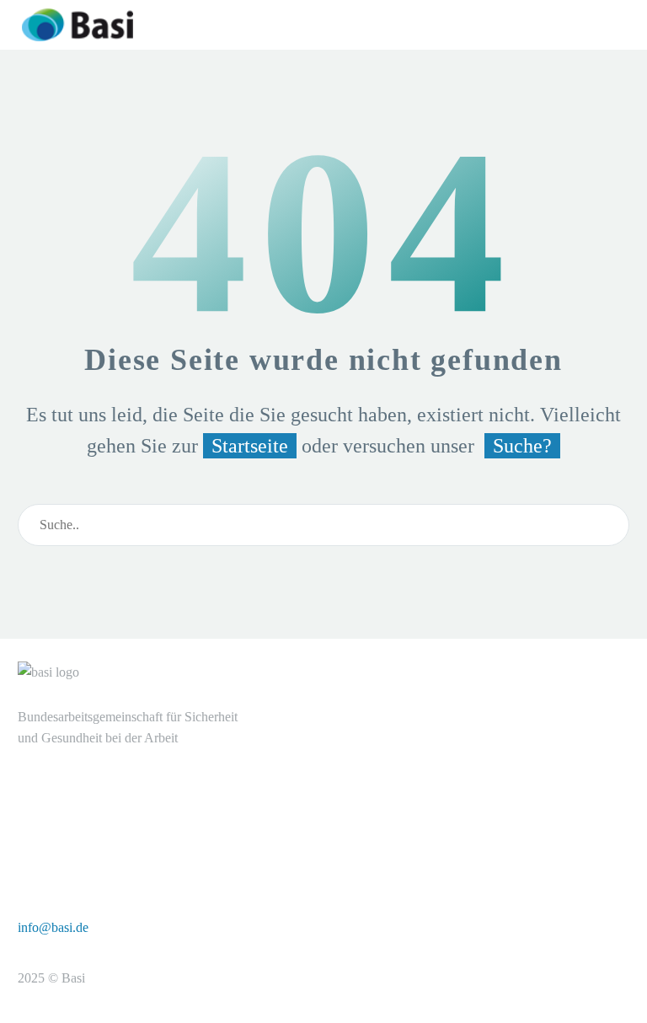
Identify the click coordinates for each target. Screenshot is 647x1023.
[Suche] (609, 525)
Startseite (249, 446)
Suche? (522, 446)
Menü (562, 24)
